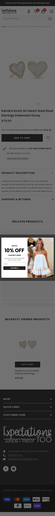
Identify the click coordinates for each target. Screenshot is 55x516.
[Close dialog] (51, 239)
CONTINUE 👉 (14, 268)
